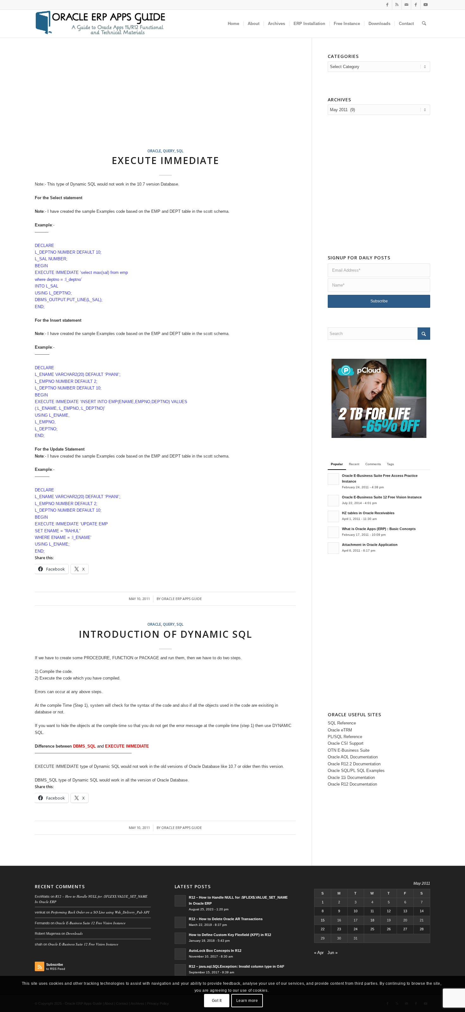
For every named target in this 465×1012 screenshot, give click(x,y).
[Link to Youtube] (425, 4)
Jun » (332, 952)
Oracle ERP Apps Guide (181, 599)
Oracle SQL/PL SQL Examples (356, 770)
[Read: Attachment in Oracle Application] (333, 548)
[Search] (424, 24)
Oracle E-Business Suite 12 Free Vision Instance (382, 497)
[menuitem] (233, 24)
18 (372, 920)
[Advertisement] (173, 100)
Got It (217, 1001)
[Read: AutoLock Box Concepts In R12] (180, 954)
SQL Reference (342, 723)
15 (323, 920)
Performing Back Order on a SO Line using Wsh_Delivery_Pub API (100, 912)
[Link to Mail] (406, 4)
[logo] (100, 24)
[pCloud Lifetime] (379, 436)
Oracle (154, 150)
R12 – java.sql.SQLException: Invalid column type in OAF (236, 966)
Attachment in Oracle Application (370, 545)
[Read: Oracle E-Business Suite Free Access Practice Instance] (333, 479)
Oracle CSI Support (345, 743)
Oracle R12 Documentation (352, 784)
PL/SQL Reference (345, 736)
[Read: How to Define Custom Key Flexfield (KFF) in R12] (180, 938)
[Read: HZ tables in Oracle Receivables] (333, 516)
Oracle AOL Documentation (353, 757)
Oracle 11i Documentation (351, 777)
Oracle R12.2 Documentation (354, 764)
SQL (180, 150)
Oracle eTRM (340, 730)
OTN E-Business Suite (348, 750)
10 (355, 911)
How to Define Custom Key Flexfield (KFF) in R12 (230, 935)
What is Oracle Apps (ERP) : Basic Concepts (379, 529)
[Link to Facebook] (387, 4)
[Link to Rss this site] (396, 4)
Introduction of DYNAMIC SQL (165, 634)
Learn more (247, 1001)
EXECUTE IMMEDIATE (165, 160)
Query (169, 150)
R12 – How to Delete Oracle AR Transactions (226, 919)
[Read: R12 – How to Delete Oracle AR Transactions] (180, 922)
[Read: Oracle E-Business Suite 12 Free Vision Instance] (333, 500)
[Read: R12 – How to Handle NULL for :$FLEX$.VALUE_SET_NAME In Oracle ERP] (180, 901)
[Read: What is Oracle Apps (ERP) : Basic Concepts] (333, 532)
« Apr (319, 952)
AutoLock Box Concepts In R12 (215, 950)
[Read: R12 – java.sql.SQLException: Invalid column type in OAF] (180, 970)
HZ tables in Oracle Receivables (368, 513)
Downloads (74, 933)
